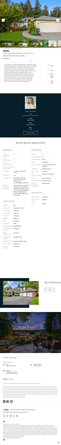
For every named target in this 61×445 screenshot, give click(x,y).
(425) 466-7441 (37, 365)
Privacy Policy (16, 412)
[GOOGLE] (17, 416)
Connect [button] (30, 337)
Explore (49, 289)
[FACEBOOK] (4, 416)
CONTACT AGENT (30, 132)
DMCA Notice (25, 412)
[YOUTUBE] (10, 416)
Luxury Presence (30, 409)
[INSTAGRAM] (14, 416)
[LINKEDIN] (7, 416)
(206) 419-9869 (30, 120)
